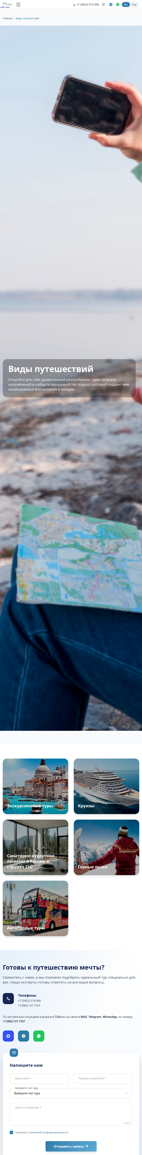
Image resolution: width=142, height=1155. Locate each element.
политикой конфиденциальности (48, 1132)
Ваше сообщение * (28, 1107)
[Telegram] (23, 1036)
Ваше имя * (23, 1078)
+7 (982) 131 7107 (29, 1005)
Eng (134, 4)
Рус (126, 4)
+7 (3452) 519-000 (29, 1001)
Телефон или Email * (92, 1078)
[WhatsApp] (38, 1036)
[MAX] (8, 1036)
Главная (7, 18)
